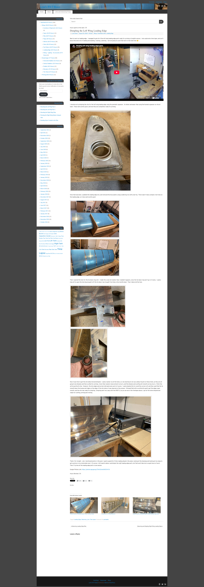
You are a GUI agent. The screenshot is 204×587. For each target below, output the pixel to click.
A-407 (43, 231)
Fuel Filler (50, 238)
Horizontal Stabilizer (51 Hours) (51, 60)
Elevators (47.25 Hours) (49, 69)
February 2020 (44, 160)
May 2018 (43, 183)
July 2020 (43, 146)
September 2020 (44, 141)
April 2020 (43, 155)
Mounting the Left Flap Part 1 (47, 109)
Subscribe (43, 94)
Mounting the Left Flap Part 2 (47, 106)
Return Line (48, 243)
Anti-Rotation (51, 233)
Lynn (88, 519)
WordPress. (112, 583)
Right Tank (58, 244)
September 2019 (44, 166)
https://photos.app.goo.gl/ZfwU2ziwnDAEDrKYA (96, 469)
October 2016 (44, 222)
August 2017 (43, 199)
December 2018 (44, 180)
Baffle (55, 233)
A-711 (45, 231)
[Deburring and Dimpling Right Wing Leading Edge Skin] (148, 505)
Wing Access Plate (46, 256)
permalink (106, 519)
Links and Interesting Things (63, 12)
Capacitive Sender (45, 236)
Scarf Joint (51, 246)
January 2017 (44, 213)
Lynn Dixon (75, 33)
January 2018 (44, 194)
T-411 (60, 246)
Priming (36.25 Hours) (47, 74)
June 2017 (43, 205)
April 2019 (43, 169)
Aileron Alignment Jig (54, 231)
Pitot (40, 243)
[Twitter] (162, 6)
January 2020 (44, 163)
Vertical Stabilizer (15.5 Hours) (51, 63)
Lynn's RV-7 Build (50, 7)
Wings (165, 2)
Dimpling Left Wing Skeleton (108, 514)
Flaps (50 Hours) (47, 38)
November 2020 (44, 135)
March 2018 (43, 188)
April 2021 (43, 132)
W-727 (55, 253)
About (49, 12)
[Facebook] (159, 6)
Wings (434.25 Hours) (47, 25)
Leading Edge (109, 33)
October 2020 (44, 138)
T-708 (62, 246)
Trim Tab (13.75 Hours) (49, 72)
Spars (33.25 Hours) (48, 33)
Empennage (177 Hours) (48, 58)
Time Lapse (93, 519)
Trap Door (48, 253)
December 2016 (44, 216)
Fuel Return (55, 238)
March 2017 (43, 208)
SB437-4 (46, 246)
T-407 (54, 246)
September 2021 (44, 130)
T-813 (40, 249)
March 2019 (43, 171)
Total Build (151, 2)
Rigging (52, 243)
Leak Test (46, 241)
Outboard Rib (59, 240)
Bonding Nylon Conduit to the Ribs (49, 120)
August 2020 (43, 144)
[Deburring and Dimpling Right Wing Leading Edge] (85, 505)
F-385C (56, 236)
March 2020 (43, 158)
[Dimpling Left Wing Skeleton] (116, 505)
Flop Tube (45, 238)
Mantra (106, 583)
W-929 (61, 253)
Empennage (159, 2)
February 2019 (44, 174)
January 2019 (44, 177)
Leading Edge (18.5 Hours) (50, 50)
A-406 (40, 231)
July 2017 (43, 202)
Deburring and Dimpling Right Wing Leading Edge (82, 514)
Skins (104, 33)
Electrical (53, 236)
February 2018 (44, 191)
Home (41, 12)
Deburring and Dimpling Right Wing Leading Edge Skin (146, 514)
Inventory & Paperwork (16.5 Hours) (52, 28)
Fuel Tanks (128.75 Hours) (50, 47)
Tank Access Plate (47, 249)
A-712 (48, 231)
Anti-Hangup (46, 233)
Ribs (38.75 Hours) (48, 36)
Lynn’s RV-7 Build (93, 583)
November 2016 (44, 219)
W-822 (58, 253)
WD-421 (41, 256)
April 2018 (43, 185)
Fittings (59, 236)
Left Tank (53, 241)
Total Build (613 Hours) (46, 22)
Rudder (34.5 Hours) (48, 66)
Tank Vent (54, 249)
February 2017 (44, 211)
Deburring (83, 519)
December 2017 (44, 197)
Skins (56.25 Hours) (48, 44)
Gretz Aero (61, 238)
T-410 (57, 246)
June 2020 (43, 149)
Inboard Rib (41, 240)
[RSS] (165, 6)
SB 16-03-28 (42, 246)
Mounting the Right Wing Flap (48, 112)
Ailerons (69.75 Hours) (49, 41)
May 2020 (43, 152)
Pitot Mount (43, 243)
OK (160, 21)
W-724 (52, 253)
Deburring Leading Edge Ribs (78, 526)
